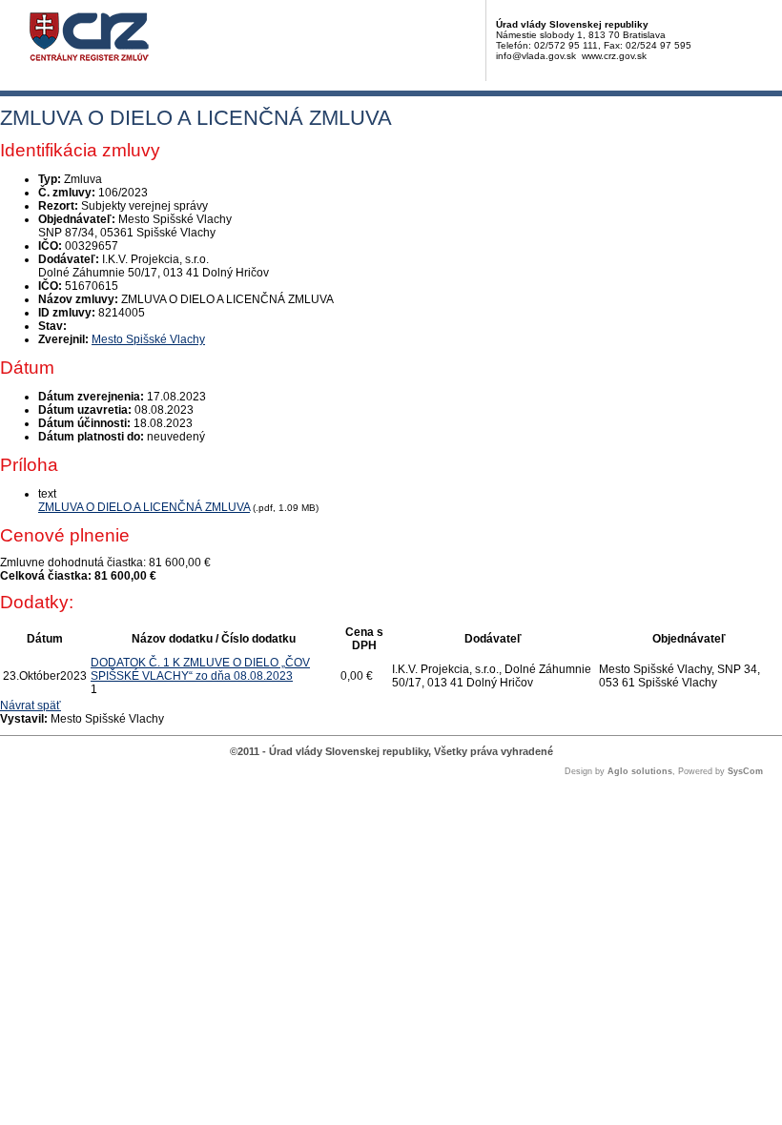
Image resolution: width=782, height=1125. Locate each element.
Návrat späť (30, 705)
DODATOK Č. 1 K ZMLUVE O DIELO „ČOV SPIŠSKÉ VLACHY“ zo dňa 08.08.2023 (200, 669)
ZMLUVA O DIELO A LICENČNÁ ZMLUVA (144, 507)
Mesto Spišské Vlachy (148, 339)
